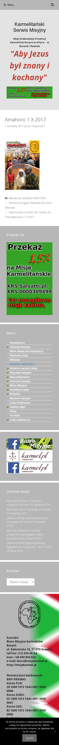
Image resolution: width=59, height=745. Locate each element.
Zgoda (29, 738)
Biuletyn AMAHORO (34, 198)
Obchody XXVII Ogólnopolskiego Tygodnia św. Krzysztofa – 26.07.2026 (29, 545)
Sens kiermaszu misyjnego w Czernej (29, 509)
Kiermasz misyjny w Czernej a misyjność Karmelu (24, 503)
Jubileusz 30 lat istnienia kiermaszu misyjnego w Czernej (27, 520)
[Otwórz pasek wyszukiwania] (52, 5)
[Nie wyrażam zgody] (55, 731)
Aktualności (15, 198)
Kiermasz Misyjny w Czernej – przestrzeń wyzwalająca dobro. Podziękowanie (25, 534)
